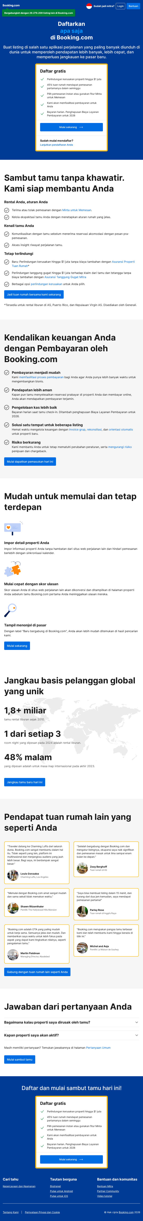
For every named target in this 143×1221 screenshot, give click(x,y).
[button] (38, 13)
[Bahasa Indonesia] (89, 6)
